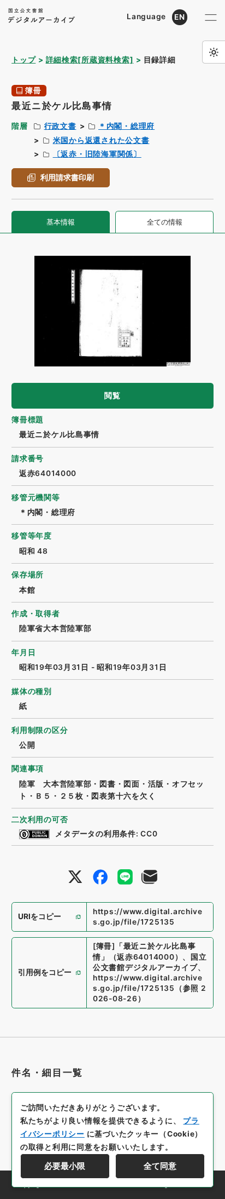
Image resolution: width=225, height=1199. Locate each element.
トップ (23, 59)
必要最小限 (64, 1166)
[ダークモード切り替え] (213, 52)
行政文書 (60, 126)
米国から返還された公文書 (101, 140)
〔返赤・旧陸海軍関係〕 (97, 154)
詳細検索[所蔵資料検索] (90, 59)
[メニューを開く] (210, 17)
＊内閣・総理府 (126, 126)
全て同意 (160, 1166)
